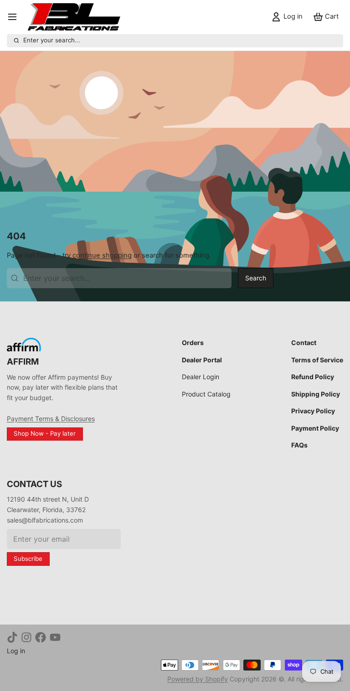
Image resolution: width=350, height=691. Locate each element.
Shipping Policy (315, 394)
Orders (193, 342)
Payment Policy (315, 428)
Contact (303, 342)
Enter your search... (51, 40)
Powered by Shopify (197, 679)
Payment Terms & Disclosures (51, 418)
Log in (16, 651)
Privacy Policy (313, 411)
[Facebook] (40, 637)
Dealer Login (200, 377)
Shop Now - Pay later (45, 433)
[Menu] (16, 17)
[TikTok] (12, 637)
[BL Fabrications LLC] (74, 16)
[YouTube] (55, 637)
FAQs (299, 445)
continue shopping (102, 255)
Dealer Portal (202, 360)
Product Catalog (206, 394)
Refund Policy (312, 377)
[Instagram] (26, 637)
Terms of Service (317, 360)
